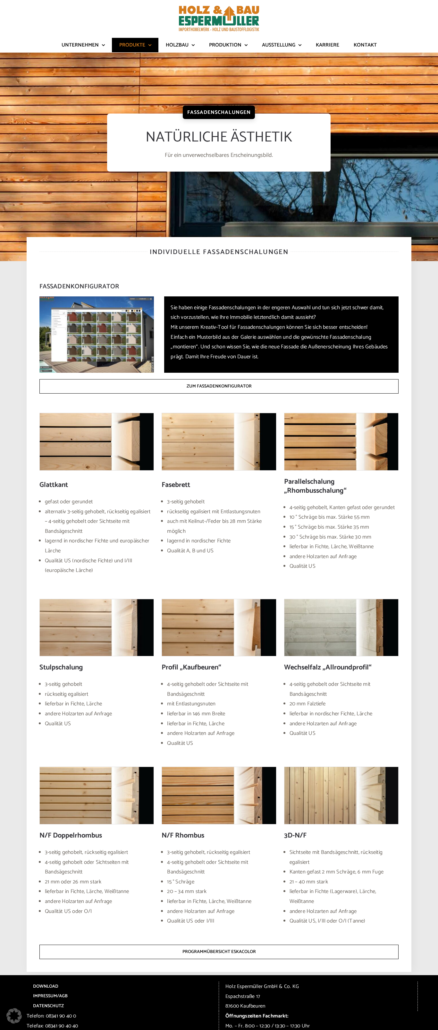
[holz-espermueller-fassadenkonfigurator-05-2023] (96, 298)
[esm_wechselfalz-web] (341, 601)
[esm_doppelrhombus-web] (97, 769)
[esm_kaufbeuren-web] (219, 601)
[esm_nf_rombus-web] (219, 769)
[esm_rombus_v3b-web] (341, 415)
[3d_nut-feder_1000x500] (341, 769)
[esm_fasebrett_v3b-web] (219, 415)
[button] (14, 1016)
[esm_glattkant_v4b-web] (97, 415)
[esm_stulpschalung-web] (97, 601)
